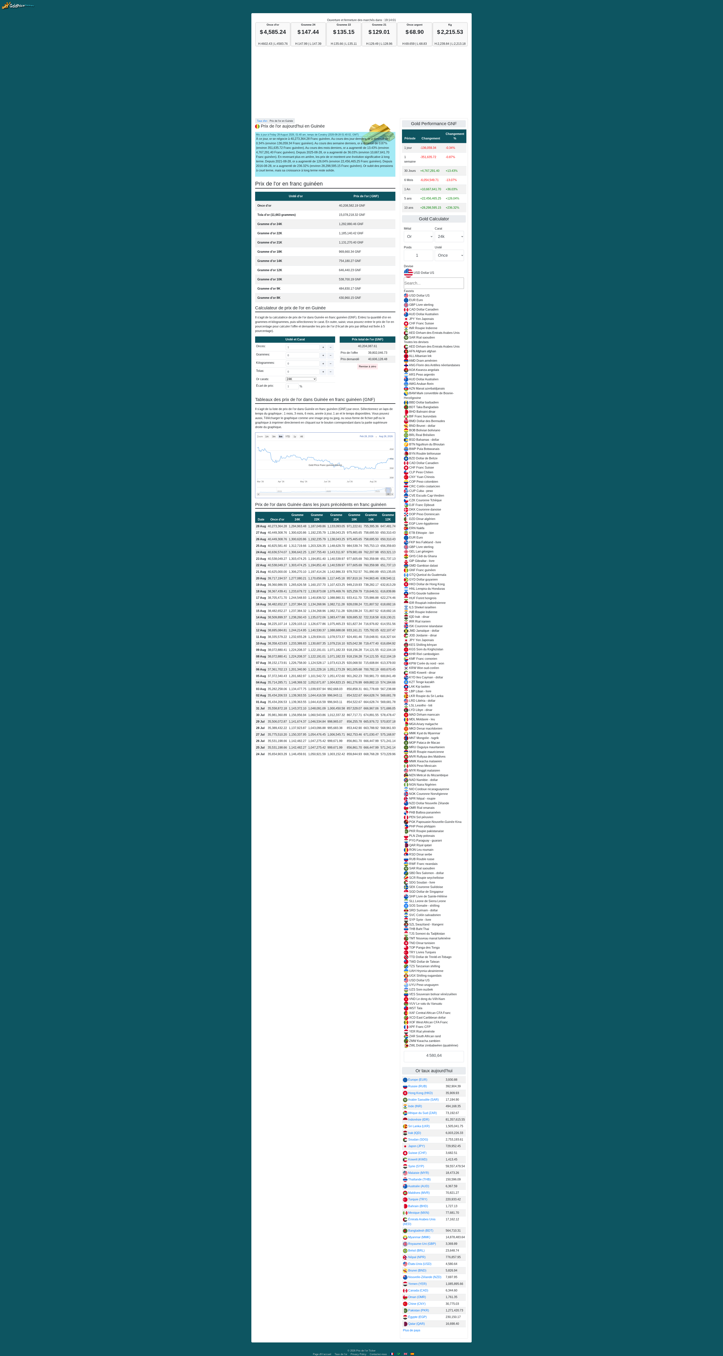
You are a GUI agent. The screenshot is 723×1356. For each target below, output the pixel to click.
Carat (438, 228)
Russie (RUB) (417, 1086)
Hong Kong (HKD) (420, 1093)
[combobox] (434, 658)
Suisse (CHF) (416, 1152)
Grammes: (263, 354)
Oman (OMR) (416, 1297)
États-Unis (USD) (419, 1263)
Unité (438, 247)
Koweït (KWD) (417, 1159)
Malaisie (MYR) (418, 1172)
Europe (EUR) (417, 1079)
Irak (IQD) (414, 1133)
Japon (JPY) (416, 1146)
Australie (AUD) (418, 1186)
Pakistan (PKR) (418, 1310)
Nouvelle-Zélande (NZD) (424, 1277)
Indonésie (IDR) (418, 1119)
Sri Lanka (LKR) (418, 1126)
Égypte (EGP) (417, 1317)
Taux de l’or (341, 1354)
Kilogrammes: (265, 362)
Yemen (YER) (417, 1283)
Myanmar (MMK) (418, 1237)
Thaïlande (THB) (419, 1179)
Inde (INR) (414, 1106)
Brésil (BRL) (416, 1250)
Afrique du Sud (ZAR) (422, 1113)
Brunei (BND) (416, 1270)
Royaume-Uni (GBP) (421, 1243)
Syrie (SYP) (415, 1166)
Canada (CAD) (417, 1290)
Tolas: (260, 370)
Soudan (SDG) (417, 1139)
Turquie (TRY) (417, 1199)
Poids (408, 247)
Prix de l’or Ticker (365, 1350)
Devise (408, 266)
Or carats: (262, 379)
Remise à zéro (367, 366)
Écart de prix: (265, 385)
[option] (434, 295)
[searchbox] (434, 283)
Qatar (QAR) (416, 1323)
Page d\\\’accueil (322, 1354)
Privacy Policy (358, 1354)
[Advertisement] (361, 84)
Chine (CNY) (416, 1303)
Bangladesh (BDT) (420, 1230)
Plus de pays (411, 1330)
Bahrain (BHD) (417, 1206)
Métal (407, 228)
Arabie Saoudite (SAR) (423, 1099)
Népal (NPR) (416, 1257)
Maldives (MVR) (418, 1192)
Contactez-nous (378, 1354)
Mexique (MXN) (418, 1212)
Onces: (260, 346)
